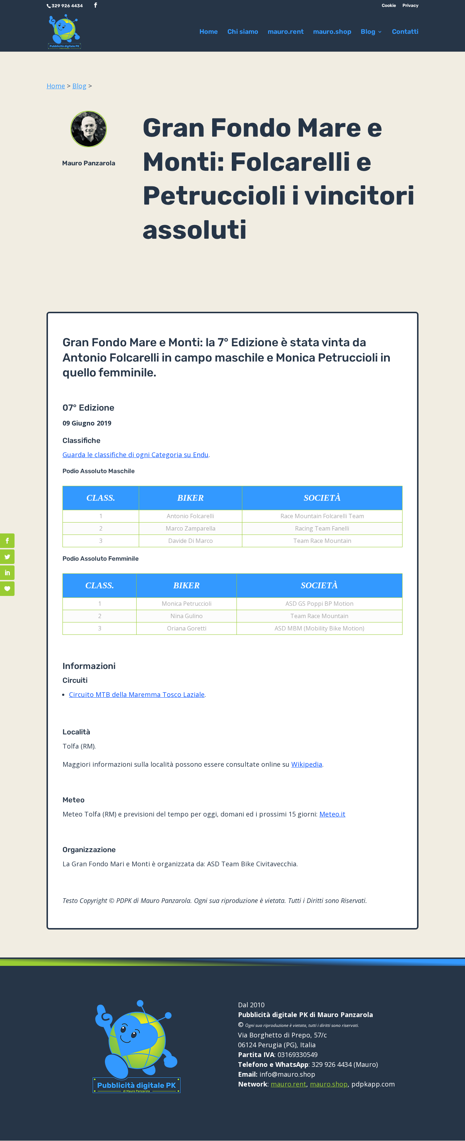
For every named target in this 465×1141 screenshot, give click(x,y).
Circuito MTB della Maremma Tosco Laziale (137, 694)
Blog (79, 85)
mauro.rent (286, 32)
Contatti (405, 32)
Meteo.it (332, 814)
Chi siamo (242, 32)
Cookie (389, 5)
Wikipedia (306, 764)
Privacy (410, 5)
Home (208, 32)
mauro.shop (332, 32)
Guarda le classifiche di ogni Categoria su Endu (135, 454)
